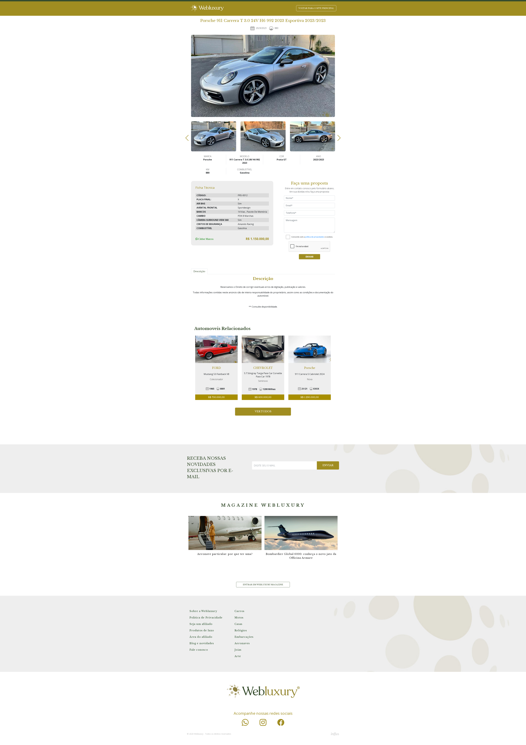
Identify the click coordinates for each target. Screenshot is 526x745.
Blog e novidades (201, 643)
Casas (238, 624)
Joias (238, 649)
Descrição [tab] (199, 271)
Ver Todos (263, 411)
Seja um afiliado (200, 624)
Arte (238, 656)
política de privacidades (314, 237)
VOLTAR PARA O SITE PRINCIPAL (316, 8)
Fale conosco (198, 649)
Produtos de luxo (201, 630)
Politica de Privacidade (205, 617)
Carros (239, 611)
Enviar (309, 256)
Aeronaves (242, 643)
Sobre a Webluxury (203, 611)
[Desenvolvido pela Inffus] (335, 734)
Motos (239, 617)
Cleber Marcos (205, 239)
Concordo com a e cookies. (312, 237)
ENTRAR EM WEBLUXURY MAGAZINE (263, 584)
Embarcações (244, 636)
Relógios (241, 630)
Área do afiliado (200, 636)
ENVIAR (327, 465)
